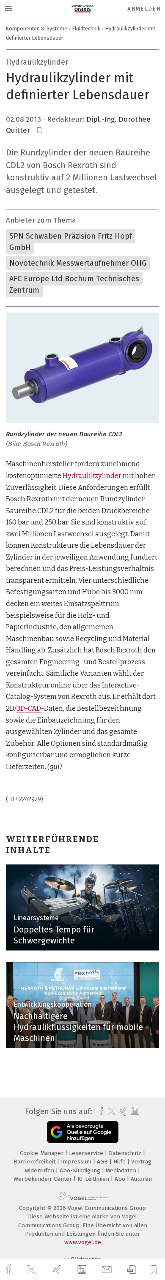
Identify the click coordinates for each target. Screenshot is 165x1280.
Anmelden (144, 8)
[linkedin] (83, 1269)
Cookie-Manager (42, 1153)
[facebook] (9, 1269)
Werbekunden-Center (44, 1178)
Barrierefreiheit (35, 1161)
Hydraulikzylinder (92, 476)
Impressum (77, 1161)
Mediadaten (122, 1170)
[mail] (108, 1269)
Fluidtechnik (86, 28)
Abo (121, 1178)
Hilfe (120, 1161)
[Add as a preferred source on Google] (82, 1132)
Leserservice (87, 1153)
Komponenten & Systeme (36, 28)
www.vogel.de (82, 1242)
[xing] (58, 1269)
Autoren (141, 1178)
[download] (131, 1269)
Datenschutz (126, 1153)
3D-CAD (28, 708)
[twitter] (32, 1270)
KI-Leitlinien (94, 1178)
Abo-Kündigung (81, 1170)
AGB (103, 1161)
